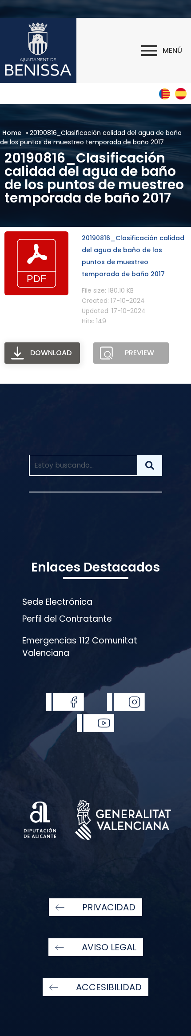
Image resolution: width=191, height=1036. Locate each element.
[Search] (149, 465)
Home (11, 132)
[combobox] (83, 465)
